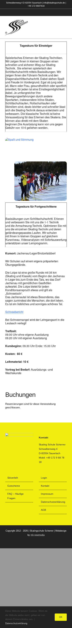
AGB (43, 509)
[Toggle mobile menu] (65, 27)
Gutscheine (13, 485)
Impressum (47, 493)
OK (60, 617)
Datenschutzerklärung (53, 501)
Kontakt (45, 485)
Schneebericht (14, 312)
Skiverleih (12, 477)
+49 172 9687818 (36, 6)
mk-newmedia (38, 535)
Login (44, 477)
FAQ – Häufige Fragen (15, 496)
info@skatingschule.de (54, 3)
